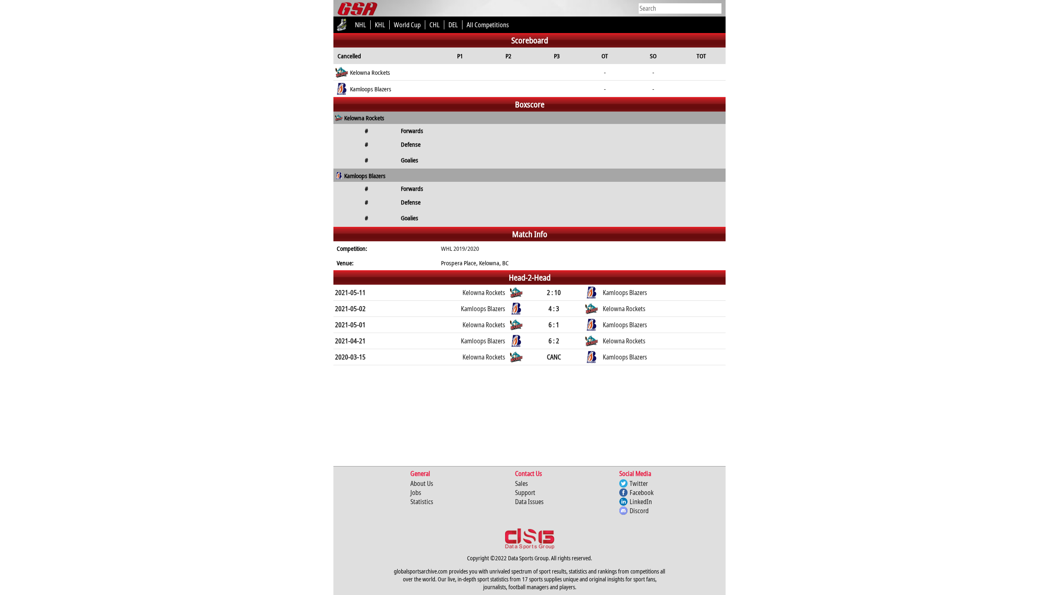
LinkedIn (641, 501)
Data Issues (529, 501)
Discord (639, 510)
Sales (521, 483)
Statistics (421, 501)
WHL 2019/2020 (460, 248)
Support (525, 492)
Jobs (415, 492)
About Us (421, 483)
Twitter (639, 483)
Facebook (642, 492)
